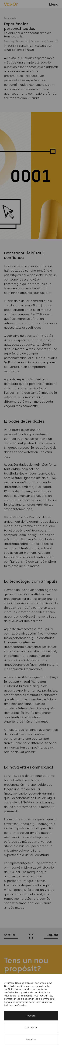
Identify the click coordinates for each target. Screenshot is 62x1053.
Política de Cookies (15, 1005)
